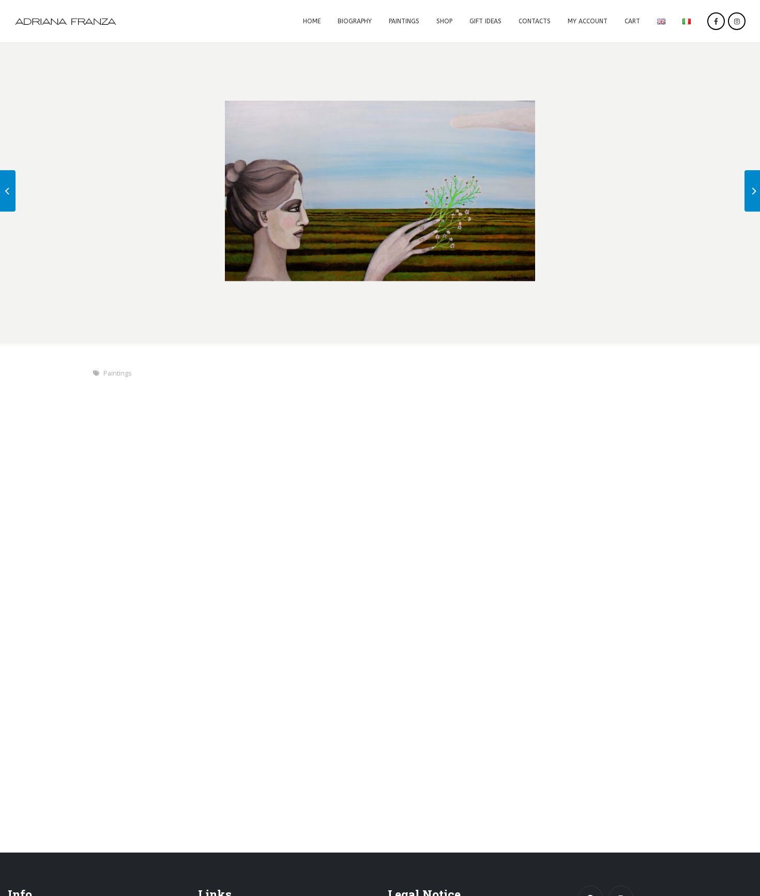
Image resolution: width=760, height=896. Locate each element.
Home (312, 21)
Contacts (535, 21)
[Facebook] (716, 21)
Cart (632, 21)
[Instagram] (737, 21)
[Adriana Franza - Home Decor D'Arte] (65, 21)
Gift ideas (485, 21)
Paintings (404, 21)
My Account (587, 21)
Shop (444, 21)
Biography (355, 21)
